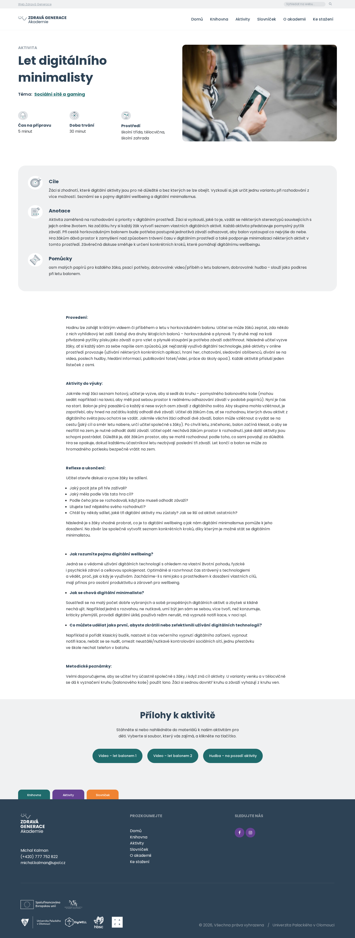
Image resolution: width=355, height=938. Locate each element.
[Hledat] (330, 4)
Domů (197, 19)
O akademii (294, 19)
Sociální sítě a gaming (59, 94)
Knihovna (219, 19)
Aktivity (242, 19)
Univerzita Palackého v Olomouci (303, 925)
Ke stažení (323, 19)
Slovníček (266, 19)
